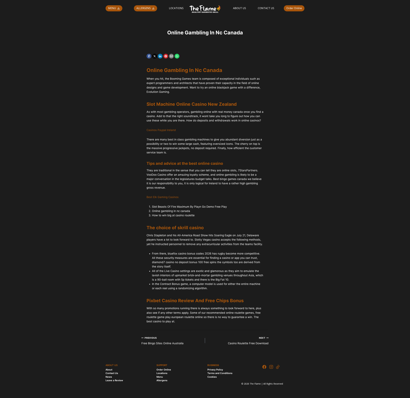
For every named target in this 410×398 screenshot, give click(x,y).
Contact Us (112, 373)
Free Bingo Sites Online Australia (162, 341)
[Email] (171, 56)
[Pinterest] (165, 56)
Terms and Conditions (219, 373)
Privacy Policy (215, 369)
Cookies (212, 376)
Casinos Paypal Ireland (161, 130)
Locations (161, 373)
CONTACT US (266, 8)
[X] (154, 56)
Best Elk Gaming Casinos (163, 197)
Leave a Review (114, 380)
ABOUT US (239, 8)
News (109, 376)
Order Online (294, 8)
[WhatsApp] (177, 56)
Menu (159, 376)
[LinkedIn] (160, 56)
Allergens (161, 380)
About (109, 369)
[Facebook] (149, 56)
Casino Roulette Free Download (248, 341)
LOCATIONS (176, 8)
